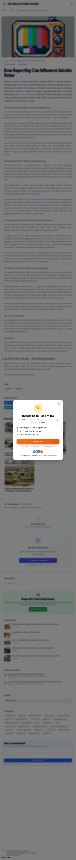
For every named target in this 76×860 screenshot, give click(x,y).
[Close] (59, 403)
